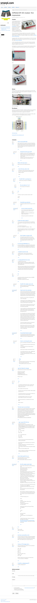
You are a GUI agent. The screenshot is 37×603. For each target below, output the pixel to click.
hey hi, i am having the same (26, 341)
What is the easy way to (22, 162)
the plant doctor (15, 208)
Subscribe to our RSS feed (3, 599)
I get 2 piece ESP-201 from (23, 422)
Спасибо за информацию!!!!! (23, 563)
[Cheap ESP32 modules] (6, 17)
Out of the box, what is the (23, 169)
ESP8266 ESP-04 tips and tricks (5, 30)
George (14, 178)
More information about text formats (29, 587)
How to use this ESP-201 (22, 141)
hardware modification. (18, 40)
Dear (20, 359)
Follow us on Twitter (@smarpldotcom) (5, 601)
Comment (13, 579)
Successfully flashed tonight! (26, 333)
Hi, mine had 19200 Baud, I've (23, 243)
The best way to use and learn (24, 407)
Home (2, 7)
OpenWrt (9, 7)
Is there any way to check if (23, 220)
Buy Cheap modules (6, 18)
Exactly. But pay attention (25, 202)
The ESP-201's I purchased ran (25, 179)
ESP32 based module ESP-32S (5, 26)
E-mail (13, 573)
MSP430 (13, 7)
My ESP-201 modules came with (26, 284)
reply (18, 149)
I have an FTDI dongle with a (23, 544)
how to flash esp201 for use (23, 456)
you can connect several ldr (26, 208)
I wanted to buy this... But (23, 251)
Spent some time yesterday (25, 290)
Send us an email (3, 600)
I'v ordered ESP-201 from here (24, 260)
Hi (18, 527)
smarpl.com (7, 3)
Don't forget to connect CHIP (26, 235)
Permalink (14, 153)
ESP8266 (5, 7)
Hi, (18, 191)
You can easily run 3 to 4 (25, 185)
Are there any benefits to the (23, 535)
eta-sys (13, 259)
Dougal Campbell (14, 332)
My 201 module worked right (26, 464)
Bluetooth (17, 7)
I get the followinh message (23, 368)
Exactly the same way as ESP (26, 151)
